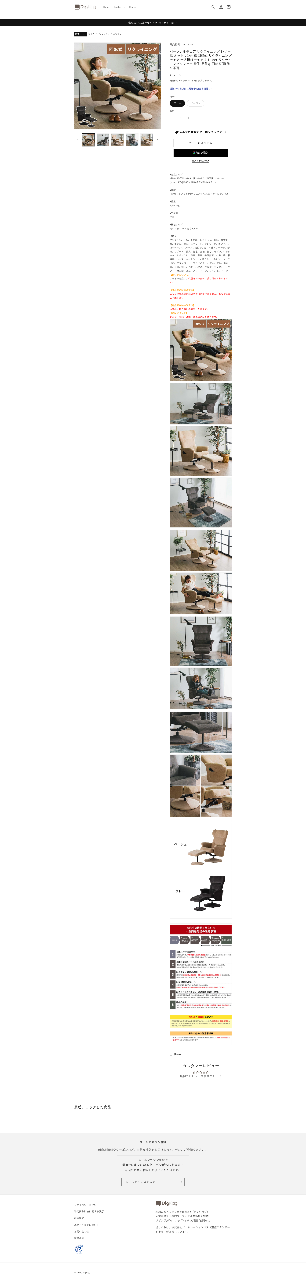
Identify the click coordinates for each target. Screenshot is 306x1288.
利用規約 (79, 1218)
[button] (119, 7)
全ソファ (117, 34)
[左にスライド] (77, 139)
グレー (177, 103)
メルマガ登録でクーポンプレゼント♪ (202, 132)
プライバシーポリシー (86, 1204)
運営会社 (79, 1238)
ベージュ (196, 104)
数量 (172, 111)
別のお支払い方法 (200, 161)
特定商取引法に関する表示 (89, 1211)
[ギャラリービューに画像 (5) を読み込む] (146, 139)
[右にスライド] (157, 139)
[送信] (180, 1182)
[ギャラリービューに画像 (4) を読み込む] (132, 139)
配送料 (173, 80)
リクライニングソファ (99, 34)
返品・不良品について (86, 1224)
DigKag (86, 1272)
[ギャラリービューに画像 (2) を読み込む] (103, 139)
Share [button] (177, 1054)
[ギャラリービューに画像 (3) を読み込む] (117, 139)
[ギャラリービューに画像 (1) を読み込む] (88, 139)
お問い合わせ (81, 1231)
